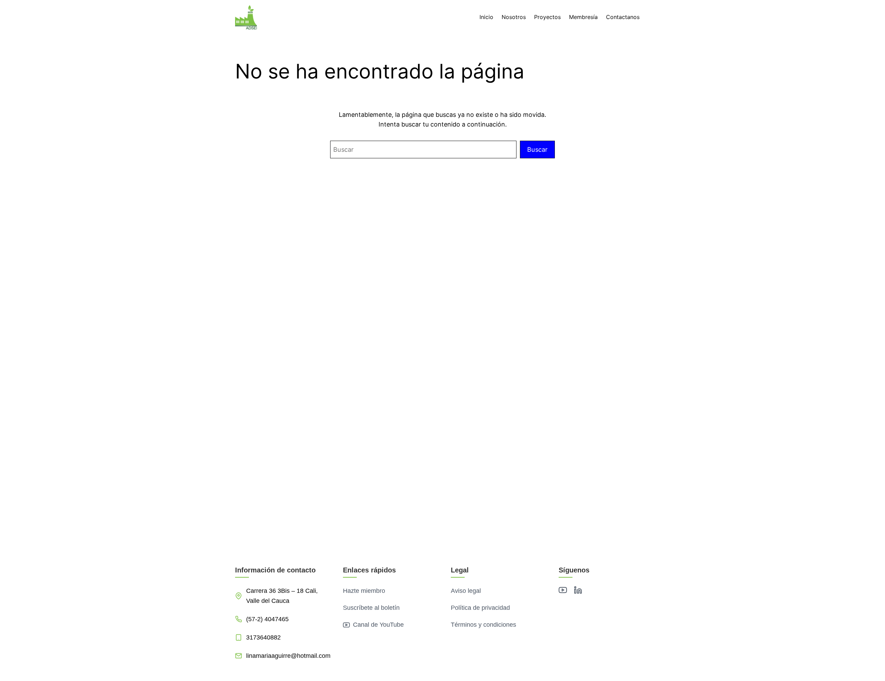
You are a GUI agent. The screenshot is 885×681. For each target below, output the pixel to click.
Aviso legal (466, 590)
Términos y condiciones (483, 624)
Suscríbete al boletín (371, 607)
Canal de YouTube (377, 624)
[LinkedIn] (578, 591)
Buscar (537, 149)
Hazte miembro (364, 590)
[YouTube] (563, 591)
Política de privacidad (480, 607)
